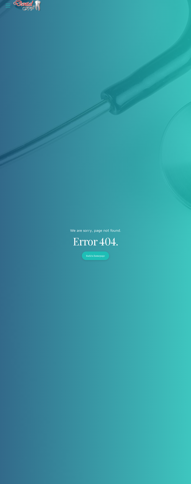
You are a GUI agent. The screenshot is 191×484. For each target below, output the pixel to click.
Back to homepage (95, 255)
